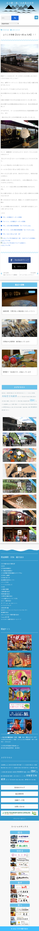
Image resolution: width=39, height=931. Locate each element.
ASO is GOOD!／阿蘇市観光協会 (10, 615)
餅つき (7, 410)
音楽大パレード (24, 393)
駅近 (13, 407)
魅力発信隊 (29, 396)
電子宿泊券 (31, 404)
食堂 (3, 401)
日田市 (3, 566)
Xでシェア (20, 266)
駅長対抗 (11, 765)
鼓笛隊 (33, 393)
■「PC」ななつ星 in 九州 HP (10, 234)
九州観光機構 (5, 589)
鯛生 (26, 407)
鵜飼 (24, 407)
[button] (36, 17)
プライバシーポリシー (19, 819)
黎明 (18, 393)
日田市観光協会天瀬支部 (8, 564)
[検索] (15, 18)
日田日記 (5, 30)
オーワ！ (9, 603)
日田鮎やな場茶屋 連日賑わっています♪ (16, 341)
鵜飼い (8, 401)
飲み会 (29, 393)
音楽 (16, 393)
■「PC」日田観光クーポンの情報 (11, 217)
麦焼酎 (12, 404)
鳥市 (25, 776)
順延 (21, 401)
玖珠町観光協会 (5, 594)
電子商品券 (16, 407)
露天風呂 (4, 410)
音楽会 (11, 401)
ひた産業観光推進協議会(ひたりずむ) (11, 573)
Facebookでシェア (21, 260)
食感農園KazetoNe (7, 404)
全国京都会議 (5, 608)
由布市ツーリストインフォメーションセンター (14, 610)
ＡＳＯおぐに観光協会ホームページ (11, 619)
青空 (26, 396)
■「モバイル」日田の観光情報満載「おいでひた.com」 (18, 230)
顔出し (4, 393)
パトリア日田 (5, 582)
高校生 (26, 404)
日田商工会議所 (5, 575)
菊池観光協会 (5, 612)
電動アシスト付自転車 (20, 404)
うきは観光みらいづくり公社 (9, 598)
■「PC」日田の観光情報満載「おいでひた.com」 (16, 226)
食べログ (19, 396)
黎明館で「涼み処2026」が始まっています (17, 372)
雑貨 (28, 401)
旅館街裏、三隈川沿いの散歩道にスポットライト (19, 311)
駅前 (19, 401)
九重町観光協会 (5, 591)
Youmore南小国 (5, 617)
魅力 (5, 401)
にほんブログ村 (5, 241)
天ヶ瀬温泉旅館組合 (6, 571)
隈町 (32, 400)
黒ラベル (16, 401)
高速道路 (25, 401)
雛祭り (21, 407)
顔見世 (34, 396)
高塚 (29, 407)
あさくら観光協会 (6, 601)
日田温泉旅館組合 (6, 568)
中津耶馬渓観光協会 (6, 596)
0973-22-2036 (21, 739)
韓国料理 (9, 393)
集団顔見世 (34, 407)
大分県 (3, 587)
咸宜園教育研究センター (8, 580)
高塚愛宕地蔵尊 (9, 396)
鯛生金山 (9, 407)
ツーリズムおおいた (6, 584)
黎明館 (5, 407)
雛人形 (12, 393)
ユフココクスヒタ (6, 605)
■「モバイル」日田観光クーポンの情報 (13, 221)
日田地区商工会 (5, 577)
